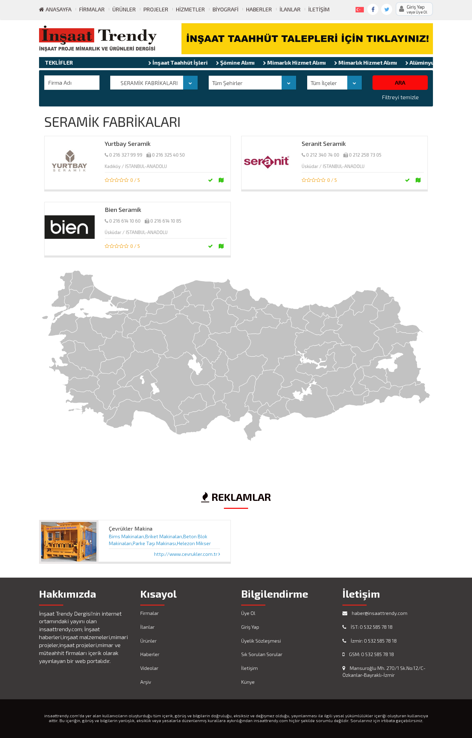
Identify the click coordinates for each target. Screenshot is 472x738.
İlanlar (290, 9)
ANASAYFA (58, 9)
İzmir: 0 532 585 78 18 (373, 641)
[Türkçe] (358, 8)
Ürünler (124, 9)
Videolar (149, 668)
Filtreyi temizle (400, 97)
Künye (248, 682)
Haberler (259, 9)
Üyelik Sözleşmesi (261, 641)
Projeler (155, 9)
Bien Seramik (123, 209)
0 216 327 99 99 (125, 155)
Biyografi (225, 9)
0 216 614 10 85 (165, 221)
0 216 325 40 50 (168, 155)
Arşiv (145, 682)
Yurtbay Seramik (128, 143)
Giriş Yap (250, 627)
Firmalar (92, 9)
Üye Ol (248, 613)
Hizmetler (190, 9)
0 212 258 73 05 (365, 155)
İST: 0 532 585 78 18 (371, 627)
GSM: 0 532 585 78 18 (371, 654)
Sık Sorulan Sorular (261, 654)
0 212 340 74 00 (322, 155)
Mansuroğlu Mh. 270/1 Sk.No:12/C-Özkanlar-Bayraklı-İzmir (383, 671)
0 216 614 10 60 (125, 221)
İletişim (319, 9)
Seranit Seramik (324, 143)
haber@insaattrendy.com (379, 613)
